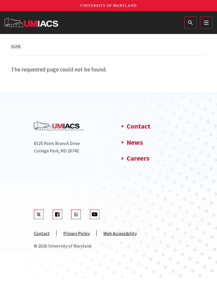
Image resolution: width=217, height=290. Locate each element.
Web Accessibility (120, 233)
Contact (138, 126)
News (135, 142)
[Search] (190, 22)
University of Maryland (108, 5)
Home (16, 46)
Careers (138, 158)
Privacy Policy (76, 233)
